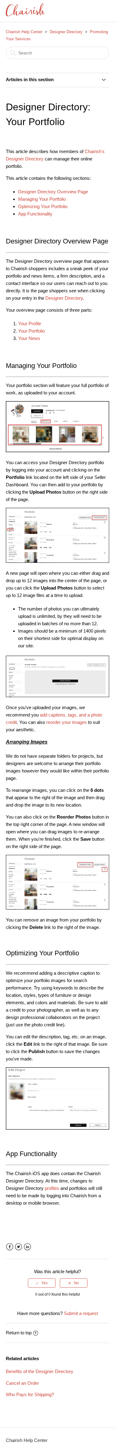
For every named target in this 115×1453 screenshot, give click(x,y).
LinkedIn (27, 1247)
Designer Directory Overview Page (53, 191)
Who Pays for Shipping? (30, 1394)
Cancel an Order (22, 1383)
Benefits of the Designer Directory (39, 1371)
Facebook (9, 1247)
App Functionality (35, 213)
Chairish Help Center (24, 32)
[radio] (42, 1283)
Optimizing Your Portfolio (42, 206)
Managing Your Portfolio (42, 199)
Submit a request (81, 1313)
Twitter (18, 1247)
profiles (52, 1188)
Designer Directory (66, 32)
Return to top (19, 1332)
